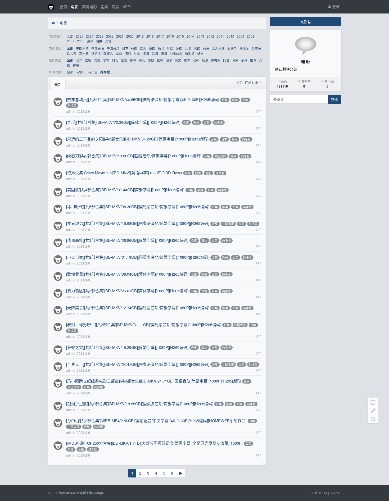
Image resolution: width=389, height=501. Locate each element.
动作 (79, 60)
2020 (130, 36)
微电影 (215, 60)
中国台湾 (113, 48)
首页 (63, 6)
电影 (74, 6)
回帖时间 (252, 82)
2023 (99, 36)
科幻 (115, 60)
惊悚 (133, 60)
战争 (169, 60)
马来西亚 (176, 53)
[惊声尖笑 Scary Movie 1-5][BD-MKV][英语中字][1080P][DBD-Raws (124, 172)
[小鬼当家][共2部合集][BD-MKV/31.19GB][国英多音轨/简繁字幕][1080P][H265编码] (137, 257)
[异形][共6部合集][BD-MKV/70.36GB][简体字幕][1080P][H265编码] (123, 122)
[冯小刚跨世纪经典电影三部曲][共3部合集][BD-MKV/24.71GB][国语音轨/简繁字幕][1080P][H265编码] (153, 381)
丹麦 (137, 53)
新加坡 (190, 53)
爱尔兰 (256, 48)
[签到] (373, 402)
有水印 (80, 72)
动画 (196, 60)
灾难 (187, 60)
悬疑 (151, 60)
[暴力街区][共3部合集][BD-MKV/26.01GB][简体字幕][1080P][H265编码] (127, 290)
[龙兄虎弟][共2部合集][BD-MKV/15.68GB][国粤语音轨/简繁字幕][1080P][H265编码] (137, 223)
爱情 (97, 60)
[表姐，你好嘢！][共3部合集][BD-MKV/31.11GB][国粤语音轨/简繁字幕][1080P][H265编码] (143, 324)
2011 (220, 36)
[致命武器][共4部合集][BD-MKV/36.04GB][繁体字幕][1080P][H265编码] (127, 274)
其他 (108, 41)
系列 (244, 60)
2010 (230, 36)
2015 (180, 36)
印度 (170, 48)
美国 (197, 48)
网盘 (115, 6)
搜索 (334, 99)
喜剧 (88, 60)
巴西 (119, 53)
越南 (200, 53)
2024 (89, 36)
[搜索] (373, 419)
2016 (170, 36)
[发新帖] (373, 410)
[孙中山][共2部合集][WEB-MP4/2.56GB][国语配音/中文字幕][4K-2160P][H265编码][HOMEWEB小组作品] (156, 420)
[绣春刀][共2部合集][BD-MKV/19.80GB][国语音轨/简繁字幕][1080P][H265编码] (133, 155)
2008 (250, 36)
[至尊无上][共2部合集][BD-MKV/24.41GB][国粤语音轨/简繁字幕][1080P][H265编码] (137, 364)
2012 (210, 36)
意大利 (84, 53)
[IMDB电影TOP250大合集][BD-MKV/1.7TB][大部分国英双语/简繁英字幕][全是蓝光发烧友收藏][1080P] (154, 443)
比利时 (71, 53)
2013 (200, 36)
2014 (190, 36)
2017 (160, 36)
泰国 (152, 48)
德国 (164, 53)
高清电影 (89, 6)
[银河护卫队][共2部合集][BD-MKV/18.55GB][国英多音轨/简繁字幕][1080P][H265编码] (139, 403)
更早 (90, 41)
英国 (155, 53)
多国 (179, 48)
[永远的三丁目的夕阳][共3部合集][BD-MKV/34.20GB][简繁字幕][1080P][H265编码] (137, 139)
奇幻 (142, 60)
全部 (70, 36)
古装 (76, 65)
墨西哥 (232, 48)
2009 (240, 36)
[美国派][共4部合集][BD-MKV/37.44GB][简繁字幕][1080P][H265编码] (125, 189)
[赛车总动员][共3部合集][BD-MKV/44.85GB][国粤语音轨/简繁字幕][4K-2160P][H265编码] (142, 99)
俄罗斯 (96, 53)
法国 (146, 53)
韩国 (134, 48)
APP (126, 6)
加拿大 (108, 53)
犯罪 (160, 60)
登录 (335, 6)
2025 (79, 36)
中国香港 (97, 48)
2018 (150, 36)
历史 (178, 60)
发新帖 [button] (305, 21)
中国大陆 (82, 48)
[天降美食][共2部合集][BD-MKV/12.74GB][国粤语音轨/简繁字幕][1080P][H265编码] (137, 307)
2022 (110, 36)
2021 (120, 36)
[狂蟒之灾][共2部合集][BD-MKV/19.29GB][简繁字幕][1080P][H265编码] (127, 347)
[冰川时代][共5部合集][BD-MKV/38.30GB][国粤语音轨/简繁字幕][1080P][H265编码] (137, 206)
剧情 (124, 60)
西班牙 (244, 48)
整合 (253, 60)
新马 (161, 48)
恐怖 (106, 60)
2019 (140, 36)
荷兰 (206, 48)
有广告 (93, 72)
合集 (99, 41)
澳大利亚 (218, 48)
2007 (70, 41)
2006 (80, 41)
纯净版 (105, 72)
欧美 (143, 48)
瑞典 (128, 53)
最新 (58, 84)
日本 (125, 48)
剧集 (104, 6)
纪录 (205, 60)
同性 (226, 60)
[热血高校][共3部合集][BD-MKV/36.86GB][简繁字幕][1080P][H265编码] (127, 240)
